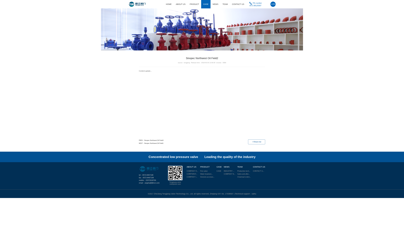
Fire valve (204, 171)
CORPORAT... (192, 174)
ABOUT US (180, 4)
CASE (205, 4)
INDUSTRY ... (229, 171)
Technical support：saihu (245, 194)
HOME (169, 4)
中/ (273, 4)
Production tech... (243, 171)
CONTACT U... (258, 171)
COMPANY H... (192, 171)
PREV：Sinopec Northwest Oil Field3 (151, 140)
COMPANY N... (229, 174)
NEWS (215, 4)
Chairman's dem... (244, 177)
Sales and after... (243, 174)
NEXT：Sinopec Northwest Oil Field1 (151, 143)
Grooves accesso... (207, 177)
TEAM (225, 4)
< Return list (256, 142)
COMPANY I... (192, 177)
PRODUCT (194, 4)
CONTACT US (238, 4)
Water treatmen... (206, 174)
